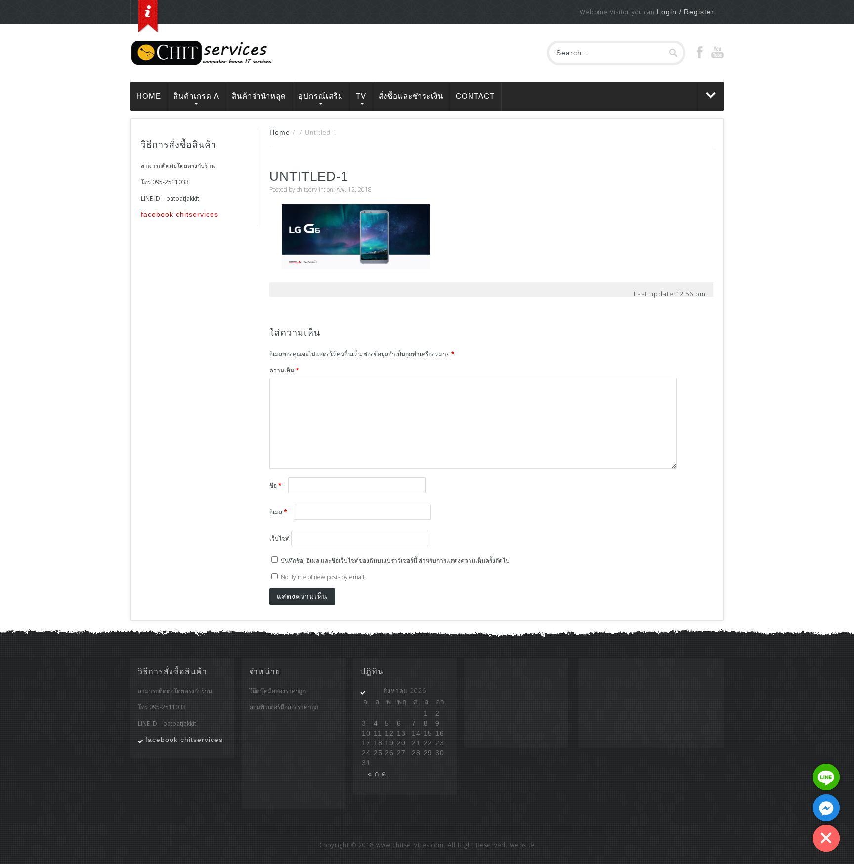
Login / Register (685, 12)
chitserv (307, 189)
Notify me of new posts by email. (323, 577)
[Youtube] (717, 56)
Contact (475, 96)
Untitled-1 (308, 176)
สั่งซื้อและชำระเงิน (411, 96)
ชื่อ (275, 485)
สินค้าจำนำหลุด (259, 96)
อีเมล (278, 512)
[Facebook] (699, 56)
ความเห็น (284, 370)
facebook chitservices (179, 214)
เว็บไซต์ (279, 539)
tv (361, 96)
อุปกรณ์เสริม (321, 96)
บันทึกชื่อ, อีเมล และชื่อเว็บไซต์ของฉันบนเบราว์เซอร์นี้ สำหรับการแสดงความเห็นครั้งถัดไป (395, 560)
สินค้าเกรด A (196, 96)
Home (148, 96)
